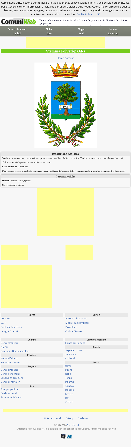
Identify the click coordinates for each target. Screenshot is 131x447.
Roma (68, 365)
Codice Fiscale (73, 331)
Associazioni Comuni (11, 397)
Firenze (69, 393)
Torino (68, 377)
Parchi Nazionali (9, 393)
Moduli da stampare (77, 322)
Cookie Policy (84, 14)
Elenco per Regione (75, 342)
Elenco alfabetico (9, 342)
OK (98, 14)
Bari (67, 397)
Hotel (81, 33)
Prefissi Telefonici (11, 327)
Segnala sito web (74, 350)
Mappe (81, 29)
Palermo (69, 381)
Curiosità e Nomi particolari (14, 350)
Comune (5, 318)
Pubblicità (70, 358)
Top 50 (4, 347)
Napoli (68, 373)
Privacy (69, 418)
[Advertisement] (65, 42)
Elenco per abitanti (10, 362)
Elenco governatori (10, 381)
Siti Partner (71, 354)
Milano (68, 369)
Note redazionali (52, 418)
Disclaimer (83, 418)
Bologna (69, 389)
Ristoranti (113, 33)
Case (49, 33)
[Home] (18, 21)
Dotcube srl (73, 425)
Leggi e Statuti (9, 331)
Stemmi (113, 29)
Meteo (49, 29)
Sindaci (17, 33)
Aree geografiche (10, 389)
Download (71, 327)
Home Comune (65, 58)
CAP (3, 322)
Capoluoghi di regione (12, 377)
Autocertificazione (17, 29)
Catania (69, 401)
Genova (69, 385)
